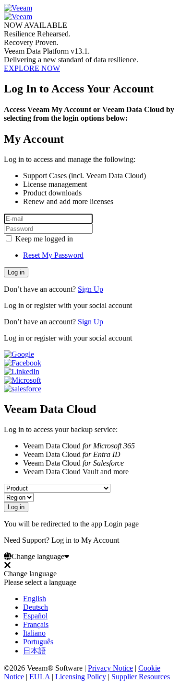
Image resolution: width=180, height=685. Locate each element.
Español (35, 616)
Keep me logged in (43, 239)
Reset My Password (53, 255)
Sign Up (90, 289)
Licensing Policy (80, 677)
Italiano (34, 633)
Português (38, 642)
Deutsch (35, 607)
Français (35, 624)
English (34, 598)
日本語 (34, 651)
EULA (39, 677)
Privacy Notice (110, 668)
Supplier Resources (140, 677)
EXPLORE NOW (32, 68)
